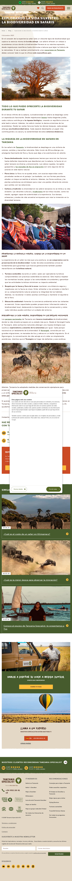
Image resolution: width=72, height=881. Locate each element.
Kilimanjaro (29, 796)
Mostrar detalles (18, 489)
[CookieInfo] (24, 392)
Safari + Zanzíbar (31, 787)
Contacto (5, 831)
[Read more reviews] (37, 2)
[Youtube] (3, 866)
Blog (9, 30)
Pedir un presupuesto (55, 8)
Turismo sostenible (55, 806)
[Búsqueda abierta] (42, 8)
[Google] (13, 866)
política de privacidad (39, 853)
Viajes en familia (31, 804)
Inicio (3, 30)
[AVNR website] (11, 809)
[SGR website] (4, 809)
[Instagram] (18, 866)
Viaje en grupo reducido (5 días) (36, 809)
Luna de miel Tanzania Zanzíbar (36, 800)
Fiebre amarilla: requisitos (58, 787)
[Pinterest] (28, 866)
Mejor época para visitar (57, 798)
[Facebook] (23, 866)
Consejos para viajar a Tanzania (59, 783)
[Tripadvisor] (8, 866)
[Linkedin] (33, 866)
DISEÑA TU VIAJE (36, 687)
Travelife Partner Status (57, 811)
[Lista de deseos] (38, 8)
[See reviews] (36, 768)
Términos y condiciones (9, 823)
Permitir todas (53, 489)
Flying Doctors (54, 802)
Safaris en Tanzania (32, 783)
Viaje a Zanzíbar (31, 792)
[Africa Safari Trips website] (7, 800)
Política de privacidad (8, 827)
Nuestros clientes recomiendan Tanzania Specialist (32, 762)
